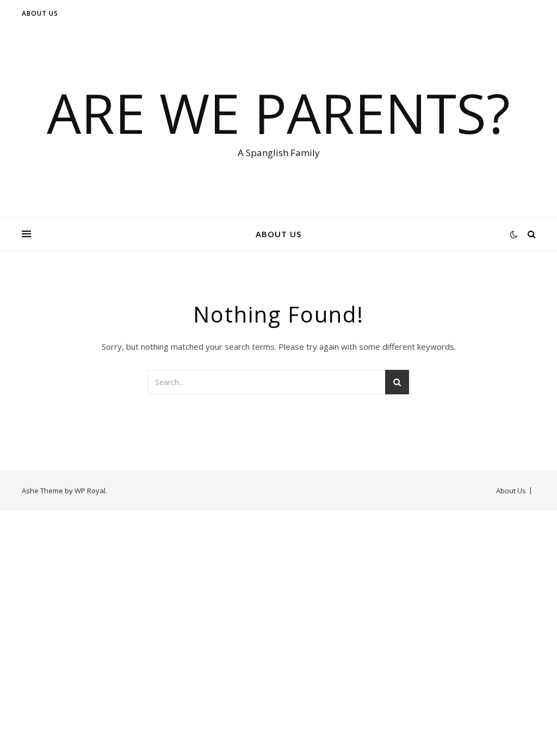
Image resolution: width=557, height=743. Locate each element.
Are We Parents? (278, 112)
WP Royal (90, 491)
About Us (40, 13)
